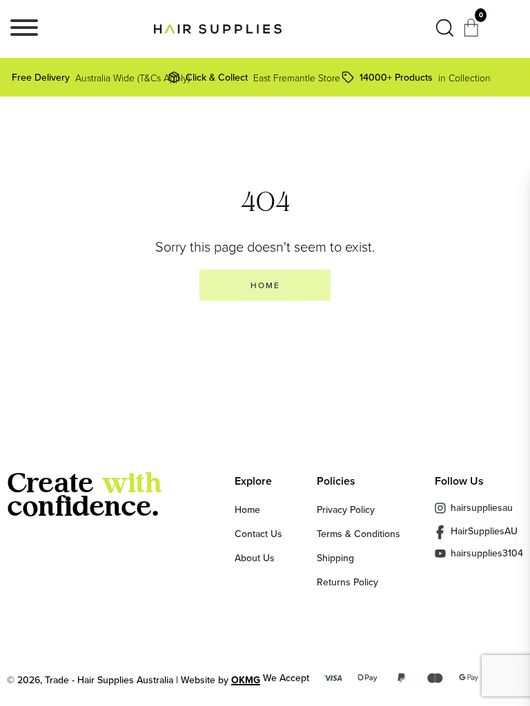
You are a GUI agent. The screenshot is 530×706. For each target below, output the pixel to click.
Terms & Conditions (358, 534)
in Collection (425, 77)
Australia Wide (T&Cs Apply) (92, 77)
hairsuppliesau (482, 507)
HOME (265, 285)
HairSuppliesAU (484, 531)
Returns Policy (347, 582)
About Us (255, 558)
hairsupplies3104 (487, 553)
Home (247, 509)
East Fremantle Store (260, 77)
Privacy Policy (346, 509)
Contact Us (258, 534)
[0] (473, 31)
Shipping (335, 558)
